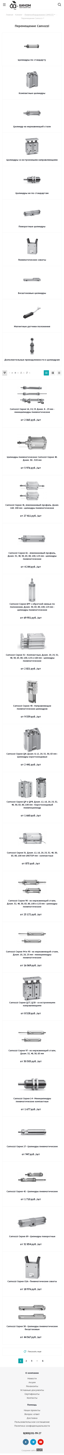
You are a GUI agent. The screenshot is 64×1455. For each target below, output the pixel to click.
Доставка (32, 1418)
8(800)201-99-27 (32, 1433)
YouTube (41, 1442)
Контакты (32, 1397)
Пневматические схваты (32, 259)
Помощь (32, 1404)
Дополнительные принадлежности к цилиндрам (32, 359)
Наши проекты (32, 1410)
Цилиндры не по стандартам (32, 193)
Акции (32, 1382)
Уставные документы (32, 1390)
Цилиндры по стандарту (32, 59)
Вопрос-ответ (32, 1414)
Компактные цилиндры (32, 93)
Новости (32, 1378)
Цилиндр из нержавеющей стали (32, 126)
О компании (32, 1372)
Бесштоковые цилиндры (32, 293)
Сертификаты (32, 1394)
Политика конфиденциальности (32, 1425)
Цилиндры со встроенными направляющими (32, 159)
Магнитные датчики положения (32, 326)
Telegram (33, 1442)
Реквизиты (32, 1386)
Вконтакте (26, 1442)
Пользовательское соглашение (32, 1421)
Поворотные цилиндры (32, 226)
